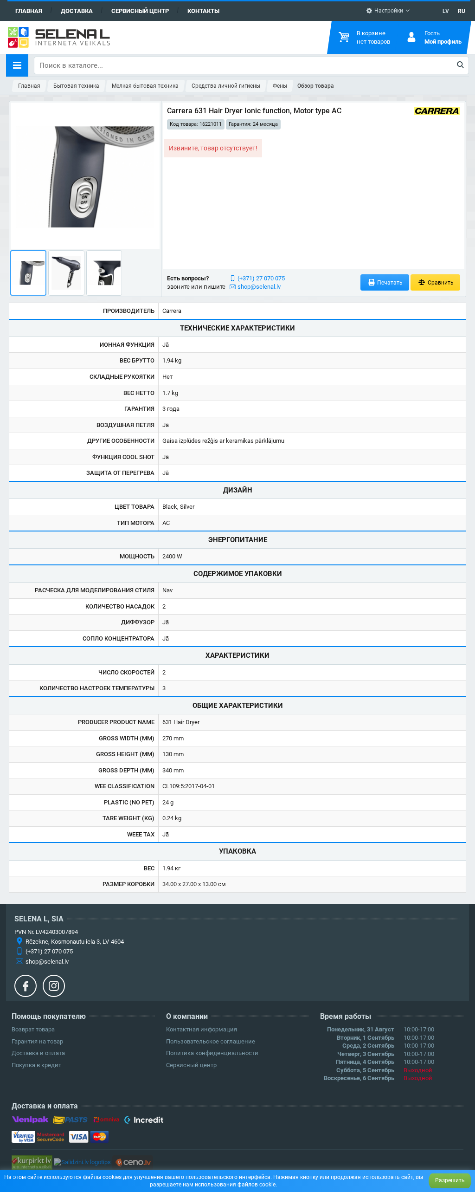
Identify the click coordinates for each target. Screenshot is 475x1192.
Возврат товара (33, 1029)
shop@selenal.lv (259, 286)
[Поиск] (461, 65)
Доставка (77, 10)
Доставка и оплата (38, 1052)
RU (461, 11)
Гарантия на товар (37, 1041)
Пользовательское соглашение (210, 1041)
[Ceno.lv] (132, 1162)
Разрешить (450, 1180)
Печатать (389, 282)
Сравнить (440, 282)
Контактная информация (201, 1029)
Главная (28, 10)
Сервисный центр (140, 10)
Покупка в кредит (36, 1065)
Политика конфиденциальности (212, 1052)
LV (446, 11)
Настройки (388, 10)
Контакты (203, 10)
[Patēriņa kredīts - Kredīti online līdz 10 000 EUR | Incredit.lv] (143, 1121)
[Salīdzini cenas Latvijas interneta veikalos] (32, 1162)
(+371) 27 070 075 (261, 278)
